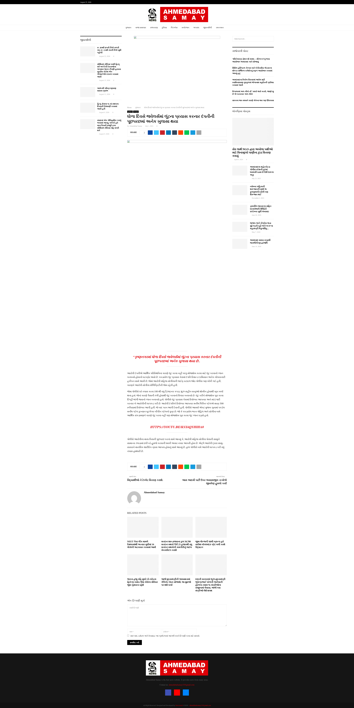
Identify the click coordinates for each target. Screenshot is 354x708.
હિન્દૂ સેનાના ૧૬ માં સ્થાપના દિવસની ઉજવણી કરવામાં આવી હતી (108, 106)
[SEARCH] (271, 38)
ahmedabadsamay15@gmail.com (181, 684)
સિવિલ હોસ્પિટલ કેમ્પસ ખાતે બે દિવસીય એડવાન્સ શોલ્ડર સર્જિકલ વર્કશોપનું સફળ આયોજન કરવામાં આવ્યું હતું (252, 70)
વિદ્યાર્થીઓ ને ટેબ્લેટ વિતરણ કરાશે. (145, 480)
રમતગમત (220, 27)
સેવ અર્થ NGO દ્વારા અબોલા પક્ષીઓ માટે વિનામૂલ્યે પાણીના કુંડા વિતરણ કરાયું (252, 152)
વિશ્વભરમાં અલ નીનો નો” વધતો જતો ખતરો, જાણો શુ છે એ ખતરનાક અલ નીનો (253, 93)
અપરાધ (196, 27)
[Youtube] (177, 692)
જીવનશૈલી (207, 27)
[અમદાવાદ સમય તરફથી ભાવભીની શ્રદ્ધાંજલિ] (239, 244)
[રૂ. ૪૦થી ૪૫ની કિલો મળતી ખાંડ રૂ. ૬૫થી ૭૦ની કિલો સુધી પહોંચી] (87, 51)
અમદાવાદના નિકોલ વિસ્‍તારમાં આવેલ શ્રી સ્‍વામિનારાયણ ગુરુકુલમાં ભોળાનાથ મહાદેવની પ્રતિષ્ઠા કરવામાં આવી (253, 82)
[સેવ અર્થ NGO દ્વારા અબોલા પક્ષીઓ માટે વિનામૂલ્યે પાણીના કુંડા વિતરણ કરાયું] (253, 131)
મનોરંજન (185, 27)
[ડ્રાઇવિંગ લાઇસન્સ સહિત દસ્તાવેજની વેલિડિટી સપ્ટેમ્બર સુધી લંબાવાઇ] (239, 210)
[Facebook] (168, 692)
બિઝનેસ (174, 27)
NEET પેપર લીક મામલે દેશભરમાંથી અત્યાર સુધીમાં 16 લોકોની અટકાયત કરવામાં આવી (141, 544)
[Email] (186, 692)
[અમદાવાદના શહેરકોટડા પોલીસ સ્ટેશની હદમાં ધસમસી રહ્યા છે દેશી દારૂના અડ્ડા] (239, 171)
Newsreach (179, 705)
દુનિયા (164, 27)
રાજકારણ (154, 27)
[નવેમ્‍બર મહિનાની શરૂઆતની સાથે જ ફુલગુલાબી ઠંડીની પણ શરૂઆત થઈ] (239, 190)
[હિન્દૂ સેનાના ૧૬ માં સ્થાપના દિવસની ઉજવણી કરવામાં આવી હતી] (87, 108)
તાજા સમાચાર (140, 27)
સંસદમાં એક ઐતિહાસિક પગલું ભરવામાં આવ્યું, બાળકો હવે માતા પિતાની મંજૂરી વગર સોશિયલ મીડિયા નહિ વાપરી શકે (109, 125)
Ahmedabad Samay (135, 126)
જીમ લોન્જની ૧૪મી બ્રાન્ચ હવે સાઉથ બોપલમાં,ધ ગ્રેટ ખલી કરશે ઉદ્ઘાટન (210, 544)
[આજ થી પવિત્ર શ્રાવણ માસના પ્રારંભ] (87, 92)
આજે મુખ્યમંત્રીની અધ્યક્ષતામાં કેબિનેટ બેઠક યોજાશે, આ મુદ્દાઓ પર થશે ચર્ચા (176, 582)
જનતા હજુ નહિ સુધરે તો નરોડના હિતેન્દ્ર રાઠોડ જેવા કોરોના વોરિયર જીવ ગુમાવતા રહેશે (142, 582)
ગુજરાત (128, 27)
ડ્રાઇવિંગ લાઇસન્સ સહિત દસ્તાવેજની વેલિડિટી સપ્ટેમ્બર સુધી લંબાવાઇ (260, 209)
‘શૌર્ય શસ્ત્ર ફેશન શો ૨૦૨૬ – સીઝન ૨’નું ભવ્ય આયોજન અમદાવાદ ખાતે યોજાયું (251, 60)
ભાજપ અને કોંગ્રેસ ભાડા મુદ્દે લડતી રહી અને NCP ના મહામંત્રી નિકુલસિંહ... (261, 226)
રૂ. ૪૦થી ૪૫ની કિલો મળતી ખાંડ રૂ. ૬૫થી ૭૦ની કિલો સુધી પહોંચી (109, 50)
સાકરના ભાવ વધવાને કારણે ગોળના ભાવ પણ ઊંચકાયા (253, 100)
